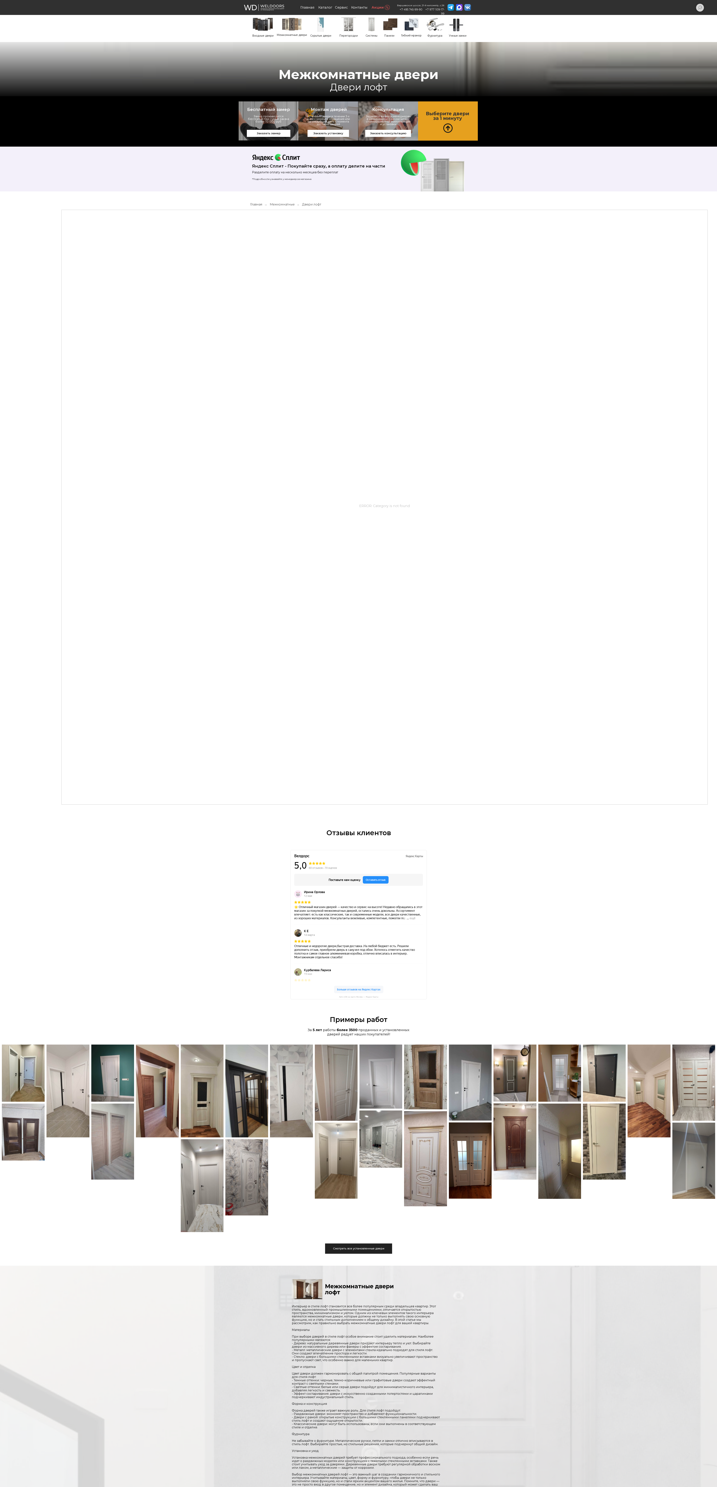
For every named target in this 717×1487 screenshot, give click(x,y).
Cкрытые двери (320, 35)
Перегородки (348, 35)
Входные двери (263, 35)
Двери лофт (311, 204)
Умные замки (457, 35)
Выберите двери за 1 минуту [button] (447, 116)
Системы (371, 35)
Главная (307, 7)
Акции (378, 7)
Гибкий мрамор (411, 35)
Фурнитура (434, 35)
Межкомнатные (282, 204)
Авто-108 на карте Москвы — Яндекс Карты (358, 997)
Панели (389, 35)
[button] (448, 121)
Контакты (359, 7)
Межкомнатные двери (292, 35)
